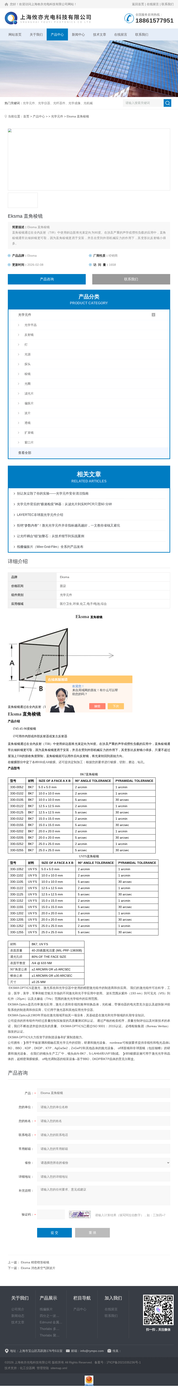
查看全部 (24, 453)
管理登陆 (43, 1368)
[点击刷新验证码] (80, 1214)
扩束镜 (29, 432)
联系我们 (168, 4)
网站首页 (14, 34)
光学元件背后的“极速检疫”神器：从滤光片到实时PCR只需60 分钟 (64, 504)
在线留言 (153, 4)
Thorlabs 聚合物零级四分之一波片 (51, 1335)
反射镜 (29, 334)
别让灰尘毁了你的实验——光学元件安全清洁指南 (53, 493)
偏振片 (29, 403)
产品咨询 (47, 279)
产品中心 (57, 34)
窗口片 (29, 442)
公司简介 (17, 1309)
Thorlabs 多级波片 (51, 1329)
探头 (28, 364)
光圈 (28, 383)
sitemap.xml (59, 1368)
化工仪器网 (27, 1368)
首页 (26, 116)
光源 (28, 354)
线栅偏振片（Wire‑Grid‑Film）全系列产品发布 (50, 547)
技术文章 (99, 34)
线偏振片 (46, 1309)
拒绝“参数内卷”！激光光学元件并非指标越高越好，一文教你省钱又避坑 (68, 525)
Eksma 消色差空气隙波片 (38, 1268)
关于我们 (36, 34)
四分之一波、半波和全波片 (51, 1316)
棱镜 (28, 374)
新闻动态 (17, 1316)
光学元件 (57, 116)
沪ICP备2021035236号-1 (124, 1362)
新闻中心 (78, 34)
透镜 (28, 423)
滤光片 (29, 393)
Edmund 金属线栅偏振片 (51, 1322)
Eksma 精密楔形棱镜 (35, 1262)
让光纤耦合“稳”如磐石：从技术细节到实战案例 (50, 536)
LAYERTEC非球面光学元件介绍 (40, 515)
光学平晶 (31, 325)
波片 (28, 413)
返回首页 (138, 4)
